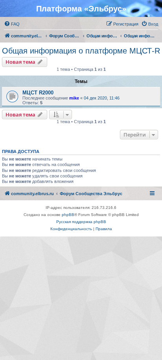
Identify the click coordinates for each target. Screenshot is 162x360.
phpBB (68, 214)
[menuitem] (12, 24)
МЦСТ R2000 (37, 93)
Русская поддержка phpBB (81, 222)
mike (74, 98)
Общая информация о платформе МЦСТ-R (81, 50)
